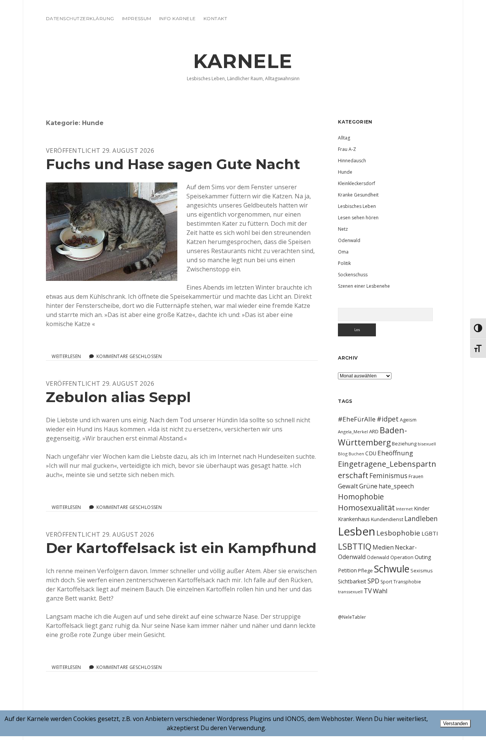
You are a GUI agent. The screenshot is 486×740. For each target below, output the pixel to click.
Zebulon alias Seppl (118, 397)
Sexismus (421, 570)
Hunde (345, 172)
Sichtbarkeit (352, 581)
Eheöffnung (395, 452)
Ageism (408, 419)
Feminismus (388, 475)
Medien (383, 547)
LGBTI (429, 533)
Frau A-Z (347, 149)
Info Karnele (177, 18)
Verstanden (455, 723)
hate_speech (396, 486)
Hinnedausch (352, 160)
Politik (344, 263)
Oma (343, 252)
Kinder (421, 508)
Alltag (344, 138)
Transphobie (407, 581)
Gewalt (348, 486)
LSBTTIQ (354, 546)
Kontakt (215, 18)
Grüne (368, 486)
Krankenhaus (354, 519)
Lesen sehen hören (358, 217)
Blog (342, 453)
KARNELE (243, 61)
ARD (374, 431)
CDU (370, 453)
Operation (401, 557)
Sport (386, 581)
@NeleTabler (352, 617)
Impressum (136, 18)
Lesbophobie (398, 532)
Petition (347, 570)
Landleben (421, 518)
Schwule (391, 568)
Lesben (356, 531)
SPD (373, 580)
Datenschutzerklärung (80, 18)
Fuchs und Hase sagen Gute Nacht (173, 164)
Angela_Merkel (353, 431)
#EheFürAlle (357, 419)
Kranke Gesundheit (358, 195)
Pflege (365, 570)
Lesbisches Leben (357, 206)
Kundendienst (387, 519)
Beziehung (404, 443)
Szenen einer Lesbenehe (364, 286)
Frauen (416, 476)
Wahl (380, 590)
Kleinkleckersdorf (356, 183)
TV (368, 590)
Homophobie (361, 496)
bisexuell (427, 444)
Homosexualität (366, 507)
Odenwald (349, 240)
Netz (343, 229)
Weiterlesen (66, 356)
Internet (404, 509)
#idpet (388, 418)
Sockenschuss (353, 274)
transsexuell (350, 591)
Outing (423, 557)
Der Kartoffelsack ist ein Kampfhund (181, 547)
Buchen (356, 453)
